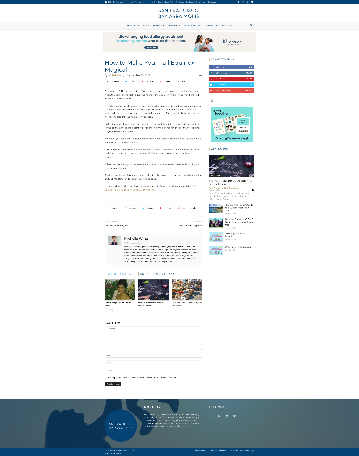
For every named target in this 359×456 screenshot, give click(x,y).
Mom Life (157, 26)
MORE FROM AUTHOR (157, 274)
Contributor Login (247, 450)
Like (250, 67)
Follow (249, 73)
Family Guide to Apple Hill (190, 225)
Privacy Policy (200, 450)
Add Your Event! (149, 2)
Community (209, 26)
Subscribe (248, 90)
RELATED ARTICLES (121, 274)
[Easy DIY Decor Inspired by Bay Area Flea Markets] (187, 289)
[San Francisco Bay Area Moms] (179, 13)
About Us (225, 26)
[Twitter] (252, 2)
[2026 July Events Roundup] (216, 250)
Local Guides (215, 176)
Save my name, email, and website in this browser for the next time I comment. (143, 377)
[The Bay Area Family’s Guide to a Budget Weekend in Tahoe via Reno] (216, 208)
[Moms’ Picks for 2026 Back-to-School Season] (153, 289)
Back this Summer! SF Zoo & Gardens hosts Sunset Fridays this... (239, 222)
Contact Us (212, 2)
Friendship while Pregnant (116, 225)
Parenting (173, 26)
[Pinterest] (248, 2)
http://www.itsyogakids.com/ (133, 243)
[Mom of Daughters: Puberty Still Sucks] (120, 289)
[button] (251, 26)
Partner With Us (134, 2)
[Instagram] (243, 2)
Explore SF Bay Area (137, 26)
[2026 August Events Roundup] (216, 237)
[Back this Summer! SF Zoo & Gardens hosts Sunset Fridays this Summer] (216, 223)
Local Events (190, 26)
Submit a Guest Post (165, 2)
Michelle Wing (116, 75)
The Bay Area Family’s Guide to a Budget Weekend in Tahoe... (239, 208)
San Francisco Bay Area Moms (225, 188)
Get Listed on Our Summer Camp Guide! (190, 2)
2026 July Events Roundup (238, 247)
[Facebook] (238, 2)
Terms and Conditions (217, 450)
